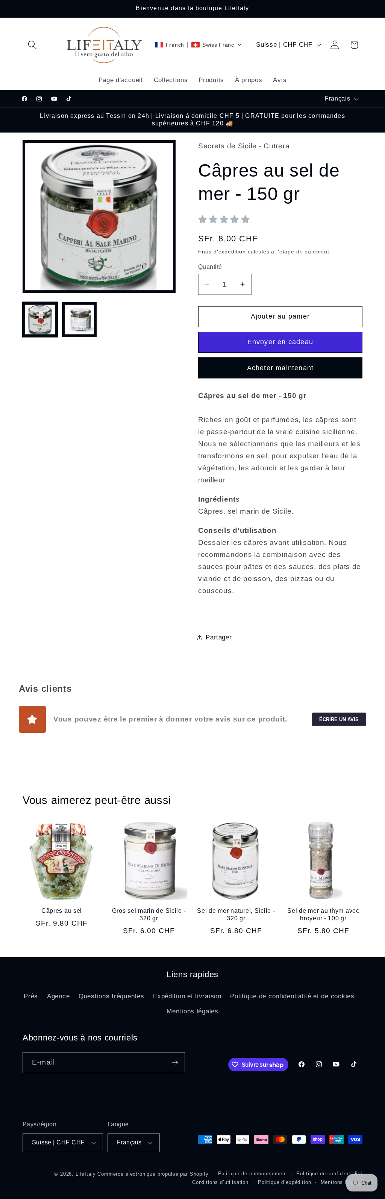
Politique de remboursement (252, 1173)
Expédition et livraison (187, 996)
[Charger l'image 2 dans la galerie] (79, 319)
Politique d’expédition (284, 1182)
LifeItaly (86, 1174)
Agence (58, 996)
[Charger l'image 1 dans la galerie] (40, 319)
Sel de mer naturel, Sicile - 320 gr (236, 914)
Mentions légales (192, 1011)
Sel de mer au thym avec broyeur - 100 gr (323, 914)
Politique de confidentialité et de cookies (292, 996)
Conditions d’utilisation (220, 1182)
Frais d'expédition (222, 252)
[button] (32, 45)
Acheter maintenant (280, 368)
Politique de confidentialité (329, 1173)
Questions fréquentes (111, 996)
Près (31, 996)
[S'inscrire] (175, 1062)
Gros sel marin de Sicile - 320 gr (149, 914)
